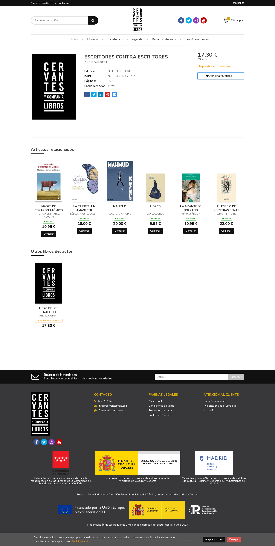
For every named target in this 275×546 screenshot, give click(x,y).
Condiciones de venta (161, 406)
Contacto (63, 3)
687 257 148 (105, 401)
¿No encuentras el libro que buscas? (220, 408)
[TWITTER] (189, 20)
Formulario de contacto (112, 410)
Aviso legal (155, 401)
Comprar (49, 234)
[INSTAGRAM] (196, 20)
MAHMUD (119, 206)
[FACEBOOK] (181, 20)
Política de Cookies (160, 415)
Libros (91, 39)
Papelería (114, 39)
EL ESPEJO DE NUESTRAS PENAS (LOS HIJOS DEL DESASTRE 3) (226, 208)
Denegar (234, 539)
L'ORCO (155, 206)
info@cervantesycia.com (113, 406)
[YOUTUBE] (204, 20)
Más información (80, 541)
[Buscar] (93, 20)
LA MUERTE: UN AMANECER (84, 208)
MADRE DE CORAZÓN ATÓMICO (49, 208)
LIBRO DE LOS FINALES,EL (48, 310)
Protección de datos (160, 410)
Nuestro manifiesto (42, 3)
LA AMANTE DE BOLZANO (190, 208)
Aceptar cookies (214, 539)
